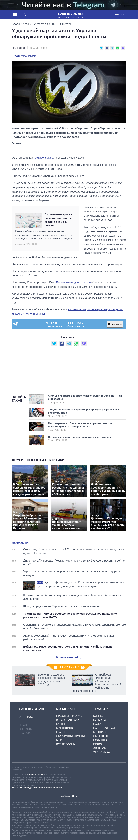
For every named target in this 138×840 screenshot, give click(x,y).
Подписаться (115, 324)
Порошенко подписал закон (73, 282)
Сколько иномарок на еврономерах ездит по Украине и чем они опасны (58, 220)
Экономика (101, 752)
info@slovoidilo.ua (69, 796)
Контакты (25, 729)
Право (97, 744)
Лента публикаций (43, 24)
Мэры (60, 740)
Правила (25, 733)
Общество (65, 24)
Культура (99, 719)
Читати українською (24, 56)
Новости (20, 543)
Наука (97, 724)
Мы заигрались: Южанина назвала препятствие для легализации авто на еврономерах (80, 426)
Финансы (99, 748)
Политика (100, 740)
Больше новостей (67, 657)
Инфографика (69, 667)
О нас (23, 725)
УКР (117, 15)
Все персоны (65, 744)
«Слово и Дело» (34, 774)
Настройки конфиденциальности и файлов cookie (37, 787)
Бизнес (98, 715)
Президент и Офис (69, 715)
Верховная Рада (67, 719)
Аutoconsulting (44, 157)
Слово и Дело (20, 24)
